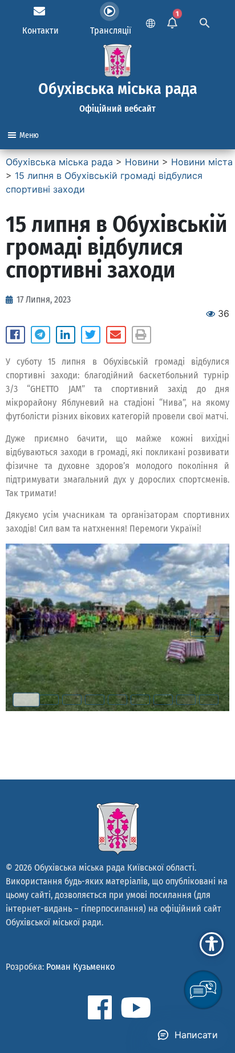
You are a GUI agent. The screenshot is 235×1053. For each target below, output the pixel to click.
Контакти (40, 30)
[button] (15, 335)
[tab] (26, 700)
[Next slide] (205, 627)
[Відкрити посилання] (117, 627)
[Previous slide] (30, 627)
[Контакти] (39, 11)
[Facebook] (100, 1007)
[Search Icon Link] (204, 21)
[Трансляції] (109, 11)
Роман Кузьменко (80, 966)
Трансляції (110, 30)
